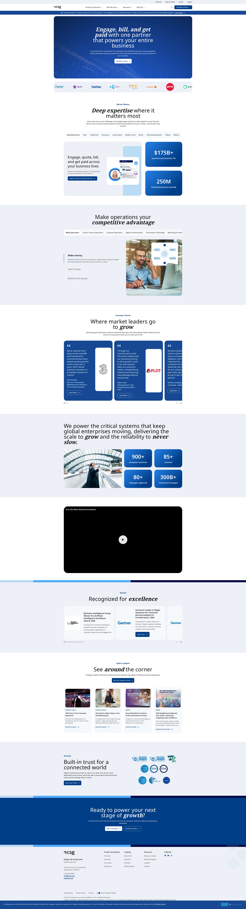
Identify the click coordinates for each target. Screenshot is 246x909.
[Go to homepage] (57, 7)
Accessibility (68, 893)
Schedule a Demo (182, 7)
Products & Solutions (92, 7)
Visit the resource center (121, 680)
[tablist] (123, 135)
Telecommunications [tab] (154, 135)
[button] (235, 904)
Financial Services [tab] (73, 135)
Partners (127, 863)
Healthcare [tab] (94, 135)
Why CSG (140, 7)
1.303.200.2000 (69, 874)
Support (189, 2)
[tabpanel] (123, 169)
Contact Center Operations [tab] (92, 233)
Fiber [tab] (85, 135)
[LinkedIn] (165, 855)
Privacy (91, 893)
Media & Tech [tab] (130, 135)
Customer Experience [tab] (114, 233)
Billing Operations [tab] (72, 233)
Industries (108, 866)
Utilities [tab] (176, 135)
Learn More (179, 13)
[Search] (172, 7)
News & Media (170, 2)
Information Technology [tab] (155, 233)
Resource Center (150, 856)
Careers (181, 2)
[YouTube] (168, 855)
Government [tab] (117, 135)
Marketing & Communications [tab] (179, 233)
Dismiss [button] (225, 904)
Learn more (141, 634)
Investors (159, 2)
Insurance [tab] (105, 135)
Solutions (107, 859)
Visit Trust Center (71, 783)
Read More (173, 391)
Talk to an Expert (112, 828)
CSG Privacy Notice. (160, 904)
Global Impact (129, 866)
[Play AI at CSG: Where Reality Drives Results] (123, 539)
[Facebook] (171, 855)
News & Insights (150, 859)
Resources (126, 7)
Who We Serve (112, 7)
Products (107, 856)
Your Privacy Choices (108, 893)
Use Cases (107, 863)
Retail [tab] (141, 135)
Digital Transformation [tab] (134, 233)
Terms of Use (80, 893)
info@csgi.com (69, 876)
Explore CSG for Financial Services (81, 178)
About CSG (128, 856)
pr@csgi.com (68, 878)
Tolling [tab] (167, 135)
